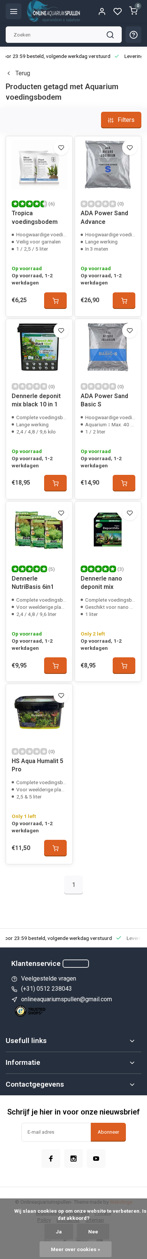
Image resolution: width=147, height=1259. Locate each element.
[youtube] (96, 1158)
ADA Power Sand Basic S (104, 400)
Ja (59, 1232)
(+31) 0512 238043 (46, 988)
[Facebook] (50, 1158)
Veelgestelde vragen (48, 978)
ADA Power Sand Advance (104, 217)
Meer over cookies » (75, 1249)
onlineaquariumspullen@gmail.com (66, 999)
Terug (22, 73)
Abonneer (108, 1132)
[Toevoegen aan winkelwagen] (55, 300)
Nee (93, 1232)
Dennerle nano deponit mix (101, 582)
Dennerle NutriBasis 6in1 (33, 582)
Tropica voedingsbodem (35, 217)
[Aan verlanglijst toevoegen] (61, 147)
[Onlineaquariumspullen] (53, 11)
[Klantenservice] (76, 963)
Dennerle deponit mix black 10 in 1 (36, 400)
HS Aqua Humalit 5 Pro (37, 765)
